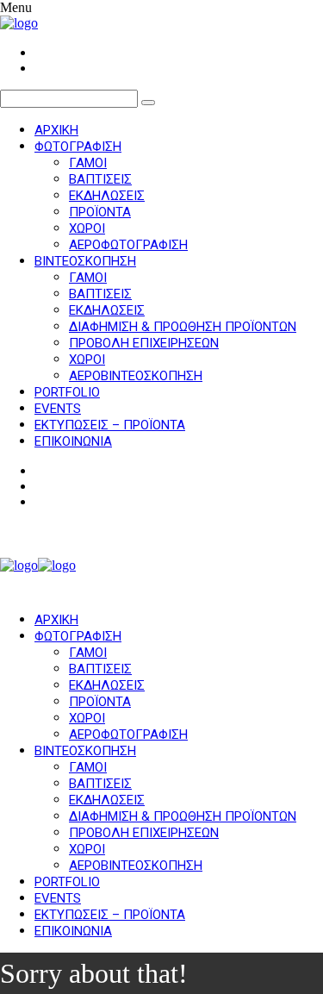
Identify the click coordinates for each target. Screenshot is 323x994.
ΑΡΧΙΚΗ (56, 130)
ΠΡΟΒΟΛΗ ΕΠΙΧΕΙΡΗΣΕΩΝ (144, 343)
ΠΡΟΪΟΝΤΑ (100, 212)
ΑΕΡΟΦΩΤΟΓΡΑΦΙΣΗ (128, 245)
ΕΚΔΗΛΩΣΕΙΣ (107, 195)
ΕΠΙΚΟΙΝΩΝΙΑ (73, 441)
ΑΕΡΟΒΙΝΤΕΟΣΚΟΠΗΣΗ (135, 376)
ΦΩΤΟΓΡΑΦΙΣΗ (77, 146)
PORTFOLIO (67, 392)
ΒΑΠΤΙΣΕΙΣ (100, 179)
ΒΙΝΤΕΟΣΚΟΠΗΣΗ (85, 261)
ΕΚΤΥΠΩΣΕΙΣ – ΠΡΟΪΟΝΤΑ (109, 425)
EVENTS (57, 408)
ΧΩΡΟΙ (87, 228)
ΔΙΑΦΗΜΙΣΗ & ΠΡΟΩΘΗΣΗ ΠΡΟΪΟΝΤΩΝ (182, 326)
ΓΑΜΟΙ (88, 163)
